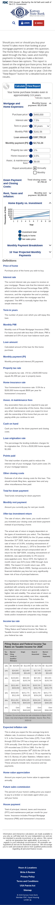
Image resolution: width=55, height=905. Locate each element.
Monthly (41, 172)
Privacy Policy (28, 876)
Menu (39, 23)
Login (27, 22)
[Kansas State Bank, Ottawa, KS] (27, 12)
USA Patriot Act (27, 885)
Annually (41, 168)
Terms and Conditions (27, 881)
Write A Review (27, 872)
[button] (27, 105)
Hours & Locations (27, 867)
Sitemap (28, 890)
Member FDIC (21, 897)
